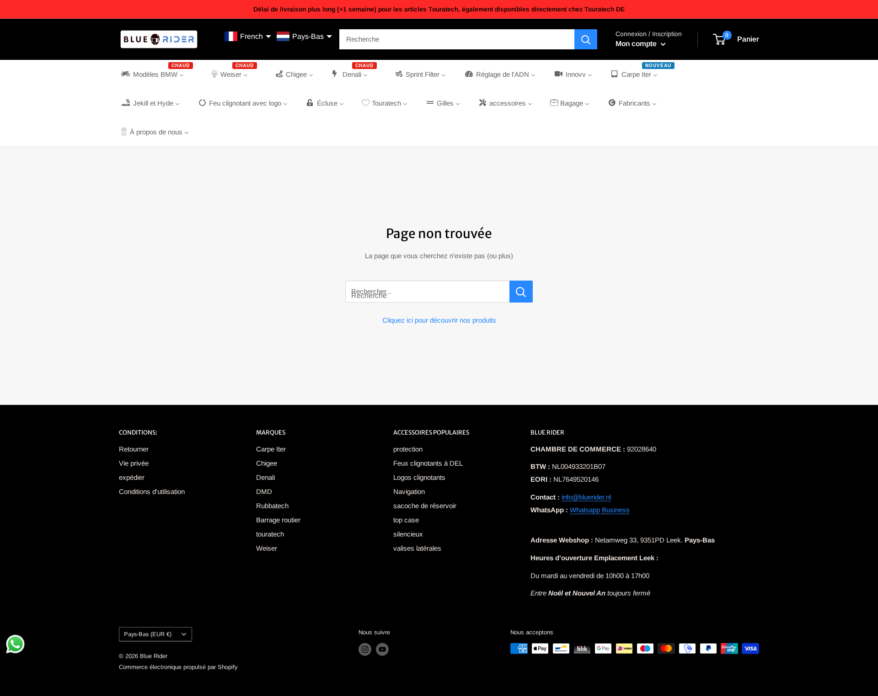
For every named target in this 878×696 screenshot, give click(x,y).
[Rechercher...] (521, 292)
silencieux (408, 534)
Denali (265, 477)
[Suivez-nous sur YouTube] (382, 649)
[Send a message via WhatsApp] (15, 644)
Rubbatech (272, 506)
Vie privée (134, 463)
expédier (132, 477)
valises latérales (417, 548)
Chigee (266, 463)
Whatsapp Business (600, 510)
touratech (270, 534)
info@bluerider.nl (586, 497)
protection (408, 449)
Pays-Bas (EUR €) (147, 634)
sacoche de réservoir (424, 506)
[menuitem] (156, 74)
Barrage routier (278, 520)
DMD (264, 491)
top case (406, 520)
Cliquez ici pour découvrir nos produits (439, 320)
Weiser (266, 548)
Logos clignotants (419, 477)
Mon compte (637, 44)
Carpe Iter (271, 449)
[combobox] (456, 39)
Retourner (134, 449)
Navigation (409, 491)
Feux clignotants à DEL (428, 463)
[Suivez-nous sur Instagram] (365, 649)
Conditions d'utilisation (152, 491)
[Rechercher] (585, 39)
